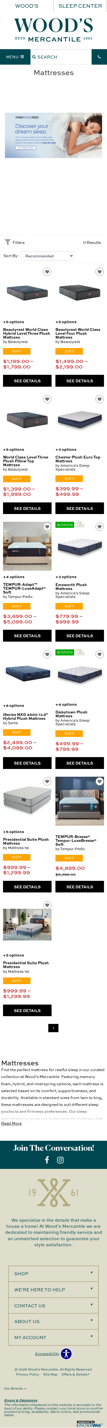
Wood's (26, 5)
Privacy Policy (27, 1374)
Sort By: (11, 256)
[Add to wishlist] (47, 272)
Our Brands (15, 1388)
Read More (11, 1123)
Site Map (50, 1374)
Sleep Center (80, 5)
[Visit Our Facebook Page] (47, 1160)
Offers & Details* (75, 1374)
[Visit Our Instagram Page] (60, 1160)
